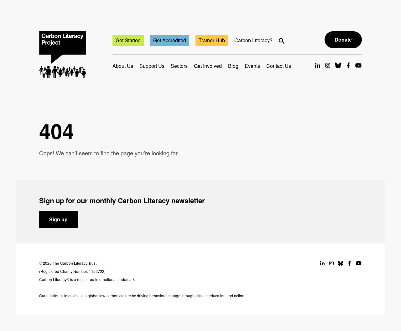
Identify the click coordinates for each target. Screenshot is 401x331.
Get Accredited (169, 40)
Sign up (58, 219)
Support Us (151, 65)
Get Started (128, 40)
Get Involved (208, 65)
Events (252, 65)
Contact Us (278, 65)
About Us (122, 65)
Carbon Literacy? (253, 40)
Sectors (179, 65)
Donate (343, 39)
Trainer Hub (212, 40)
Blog (233, 65)
